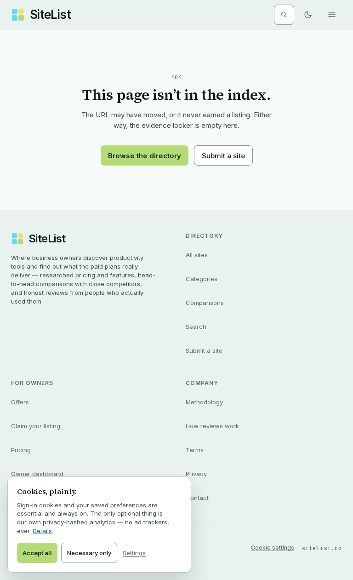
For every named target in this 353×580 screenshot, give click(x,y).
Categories (201, 278)
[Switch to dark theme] (308, 15)
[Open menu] (332, 15)
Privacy (196, 473)
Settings (134, 553)
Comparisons (205, 302)
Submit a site (223, 155)
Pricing (21, 450)
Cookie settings (272, 547)
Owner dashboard (37, 473)
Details (42, 530)
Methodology (204, 402)
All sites (197, 254)
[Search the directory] (284, 15)
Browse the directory (144, 155)
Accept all (37, 553)
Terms (195, 450)
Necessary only (89, 553)
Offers (20, 402)
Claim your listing (35, 426)
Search (196, 326)
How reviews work (212, 426)
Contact (197, 497)
